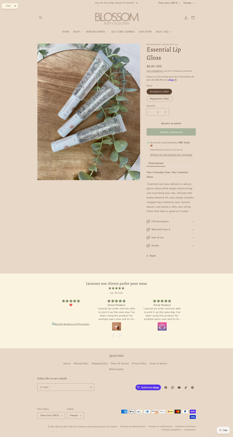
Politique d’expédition (171, 430)
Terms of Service (158, 363)
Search (67, 363)
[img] (116, 288)
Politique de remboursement (132, 426)
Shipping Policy (100, 363)
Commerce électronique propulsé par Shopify (97, 426)
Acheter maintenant (171, 132)
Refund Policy (81, 363)
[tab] (156, 163)
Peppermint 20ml (159, 98)
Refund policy (116, 369)
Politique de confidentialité (160, 426)
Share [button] (153, 255)
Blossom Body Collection (66, 426)
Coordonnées (190, 430)
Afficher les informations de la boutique (171, 154)
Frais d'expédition (155, 71)
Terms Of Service (120, 363)
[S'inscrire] (90, 387)
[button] (40, 17)
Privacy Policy (139, 363)
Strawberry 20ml (159, 91)
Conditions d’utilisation (185, 426)
